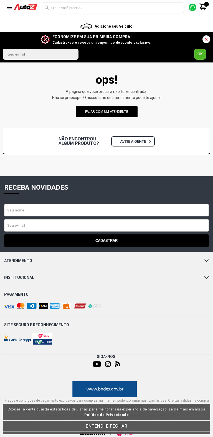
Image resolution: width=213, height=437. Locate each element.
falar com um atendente (106, 112)
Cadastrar (106, 241)
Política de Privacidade (106, 415)
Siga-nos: (106, 357)
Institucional (19, 277)
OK (200, 54)
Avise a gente (133, 141)
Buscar (47, 8)
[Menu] (9, 8)
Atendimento (18, 260)
